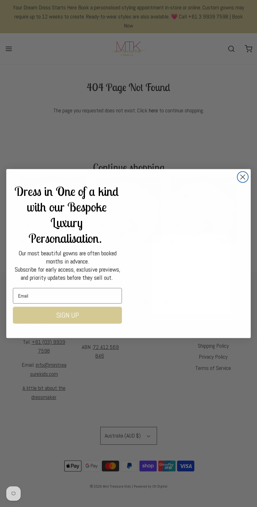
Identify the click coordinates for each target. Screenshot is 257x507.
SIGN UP (67, 315)
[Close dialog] (242, 177)
